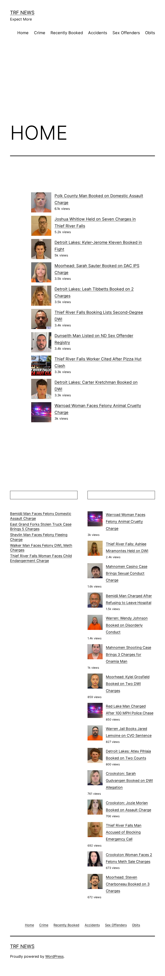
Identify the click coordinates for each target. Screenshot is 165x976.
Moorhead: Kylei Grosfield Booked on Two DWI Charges (128, 684)
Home (23, 32)
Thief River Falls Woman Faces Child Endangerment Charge (41, 558)
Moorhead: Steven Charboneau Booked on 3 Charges (128, 884)
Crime (39, 32)
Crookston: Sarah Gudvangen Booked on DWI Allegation (129, 780)
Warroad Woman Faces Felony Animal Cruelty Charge (125, 521)
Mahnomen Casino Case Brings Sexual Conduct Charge (126, 573)
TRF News (22, 12)
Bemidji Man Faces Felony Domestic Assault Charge (40, 516)
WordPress (54, 956)
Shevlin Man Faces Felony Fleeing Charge (38, 537)
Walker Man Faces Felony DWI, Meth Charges (41, 547)
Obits (150, 32)
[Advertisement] (82, 86)
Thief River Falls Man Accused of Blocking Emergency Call (123, 832)
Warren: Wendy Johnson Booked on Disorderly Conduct (127, 625)
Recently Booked (67, 32)
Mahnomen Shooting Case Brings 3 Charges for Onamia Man (128, 654)
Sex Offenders (126, 32)
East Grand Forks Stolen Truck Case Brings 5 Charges (40, 526)
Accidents (97, 32)
